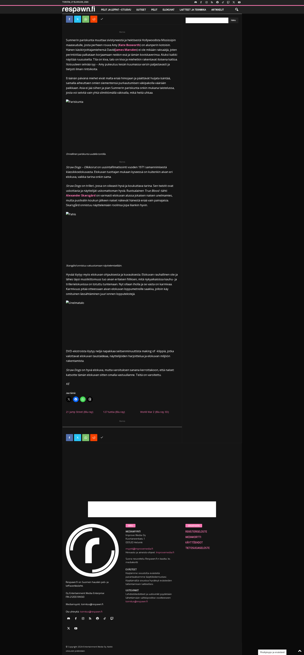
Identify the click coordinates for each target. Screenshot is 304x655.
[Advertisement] (152, 476)
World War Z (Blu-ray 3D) (154, 412)
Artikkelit (217, 9)
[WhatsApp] (85, 19)
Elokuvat (169, 9)
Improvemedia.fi (165, 552)
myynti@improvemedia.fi (139, 548)
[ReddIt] (93, 19)
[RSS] (212, 2)
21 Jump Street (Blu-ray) (79, 412)
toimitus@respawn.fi (91, 611)
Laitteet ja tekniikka (193, 9)
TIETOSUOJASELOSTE (197, 548)
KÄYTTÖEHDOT (194, 542)
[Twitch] (228, 2)
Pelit (154, 9)
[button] (236, 10)
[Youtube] (239, 2)
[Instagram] (206, 2)
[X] (234, 2)
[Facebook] (201, 2)
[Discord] (196, 2)
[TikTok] (223, 2)
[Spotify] (217, 2)
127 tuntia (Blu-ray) (114, 412)
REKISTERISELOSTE (196, 531)
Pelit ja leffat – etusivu (116, 9)
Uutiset (141, 9)
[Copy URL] (101, 19)
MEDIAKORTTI (193, 537)
